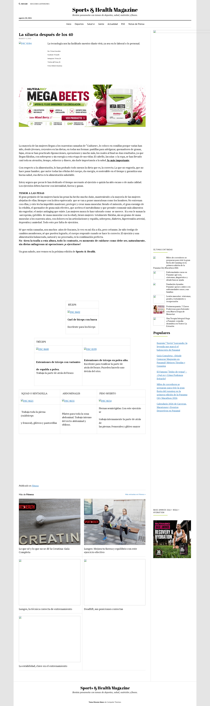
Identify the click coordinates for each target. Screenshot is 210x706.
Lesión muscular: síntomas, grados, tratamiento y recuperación (178, 299)
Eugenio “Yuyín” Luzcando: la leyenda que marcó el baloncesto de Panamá (172, 346)
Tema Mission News (96, 702)
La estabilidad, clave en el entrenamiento (43, 666)
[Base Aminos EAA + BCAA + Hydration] (172, 539)
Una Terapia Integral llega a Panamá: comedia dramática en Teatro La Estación (178, 322)
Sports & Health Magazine (105, 9)
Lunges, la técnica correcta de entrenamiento (45, 609)
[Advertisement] (82, 277)
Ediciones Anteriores (39, 4)
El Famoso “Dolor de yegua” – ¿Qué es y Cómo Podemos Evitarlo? (172, 375)
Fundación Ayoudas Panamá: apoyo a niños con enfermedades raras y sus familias (178, 288)
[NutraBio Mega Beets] (82, 126)
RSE (123, 23)
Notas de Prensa (136, 23)
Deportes (79, 23)
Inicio (68, 23)
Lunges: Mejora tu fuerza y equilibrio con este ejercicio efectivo (110, 550)
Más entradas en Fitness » (135, 494)
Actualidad (113, 23)
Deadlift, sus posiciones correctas (103, 609)
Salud (89, 23)
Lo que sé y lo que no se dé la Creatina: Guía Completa (44, 550)
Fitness (35, 485)
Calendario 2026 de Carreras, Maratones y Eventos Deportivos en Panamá (172, 407)
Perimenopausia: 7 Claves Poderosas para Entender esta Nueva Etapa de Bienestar (177, 310)
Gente (101, 23)
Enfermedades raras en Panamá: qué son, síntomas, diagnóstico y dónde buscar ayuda (177, 276)
